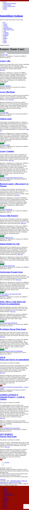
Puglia (4, 36)
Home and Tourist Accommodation (14, 358)
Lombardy (6, 32)
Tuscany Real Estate (8, 435)
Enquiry (5, 7)
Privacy (5, 9)
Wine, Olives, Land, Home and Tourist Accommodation (12, 303)
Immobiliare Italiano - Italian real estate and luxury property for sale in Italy (13, 481)
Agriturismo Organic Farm (11, 272)
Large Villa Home (7, 92)
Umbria (5, 25)
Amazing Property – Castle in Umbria (12, 397)
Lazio (4, 31)
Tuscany (5, 24)
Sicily (4, 39)
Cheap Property (7, 5)
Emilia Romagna (7, 28)
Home (4, 2)
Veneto (5, 41)
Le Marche (6, 34)
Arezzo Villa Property (9, 216)
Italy (4, 22)
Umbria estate (6, 119)
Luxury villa (5, 61)
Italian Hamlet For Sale (10, 244)
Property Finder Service (9, 6)
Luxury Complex (7, 151)
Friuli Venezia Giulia (8, 29)
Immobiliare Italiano (11, 15)
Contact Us (3, 479)
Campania (5, 26)
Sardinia (5, 38)
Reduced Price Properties (9, 3)
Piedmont (5, 35)
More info (2, 70)
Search (5, 42)
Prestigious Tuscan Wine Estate (13, 329)
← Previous (6, 462)
